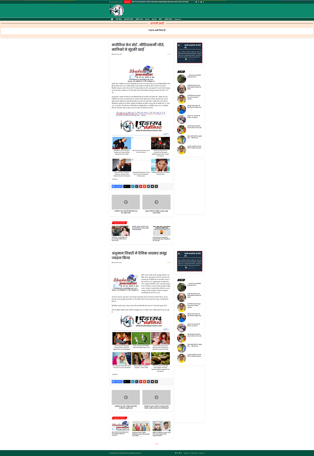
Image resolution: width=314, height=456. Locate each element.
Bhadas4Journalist (117, 54)
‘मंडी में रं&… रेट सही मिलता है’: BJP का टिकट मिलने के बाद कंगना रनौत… (120, 239)
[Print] (156, 186)
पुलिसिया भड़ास (139, 19)
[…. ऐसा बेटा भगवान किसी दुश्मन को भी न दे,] (181, 78)
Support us (177, 19)
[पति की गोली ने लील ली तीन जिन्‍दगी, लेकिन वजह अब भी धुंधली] (181, 109)
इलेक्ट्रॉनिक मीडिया (128, 19)
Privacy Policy (194, 453)
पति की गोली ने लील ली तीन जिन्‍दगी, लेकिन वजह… (194, 106)
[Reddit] (144, 186)
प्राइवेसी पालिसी (168, 19)
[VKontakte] (148, 186)
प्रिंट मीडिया (119, 19)
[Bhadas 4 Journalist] (116, 11)
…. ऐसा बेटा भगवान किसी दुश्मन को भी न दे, (194, 76)
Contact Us (201, 453)
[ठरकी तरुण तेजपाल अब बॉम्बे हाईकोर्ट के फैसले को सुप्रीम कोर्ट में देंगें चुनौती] (181, 89)
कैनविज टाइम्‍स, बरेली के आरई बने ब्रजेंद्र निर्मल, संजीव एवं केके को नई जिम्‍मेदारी (140, 228)
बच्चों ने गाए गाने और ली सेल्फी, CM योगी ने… (193, 116)
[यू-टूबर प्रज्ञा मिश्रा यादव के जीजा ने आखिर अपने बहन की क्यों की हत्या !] (181, 149)
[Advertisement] (142, 61)
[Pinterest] (140, 186)
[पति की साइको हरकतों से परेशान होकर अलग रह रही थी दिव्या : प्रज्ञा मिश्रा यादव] (181, 129)
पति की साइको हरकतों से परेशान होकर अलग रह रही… (194, 127)
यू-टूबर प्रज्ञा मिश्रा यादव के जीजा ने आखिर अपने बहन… (194, 147)
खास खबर (154, 19)
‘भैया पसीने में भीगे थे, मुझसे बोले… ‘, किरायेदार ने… (194, 137)
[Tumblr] (136, 186)
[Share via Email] (152, 186)
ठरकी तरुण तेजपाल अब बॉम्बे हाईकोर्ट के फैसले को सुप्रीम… (194, 87)
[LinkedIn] (132, 186)
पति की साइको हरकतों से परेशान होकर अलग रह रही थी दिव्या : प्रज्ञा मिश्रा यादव (149, 2)
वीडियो (160, 19)
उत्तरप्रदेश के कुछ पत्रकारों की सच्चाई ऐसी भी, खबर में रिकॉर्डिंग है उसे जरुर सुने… (161, 239)
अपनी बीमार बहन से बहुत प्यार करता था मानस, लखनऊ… (194, 97)
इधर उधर (147, 19)
